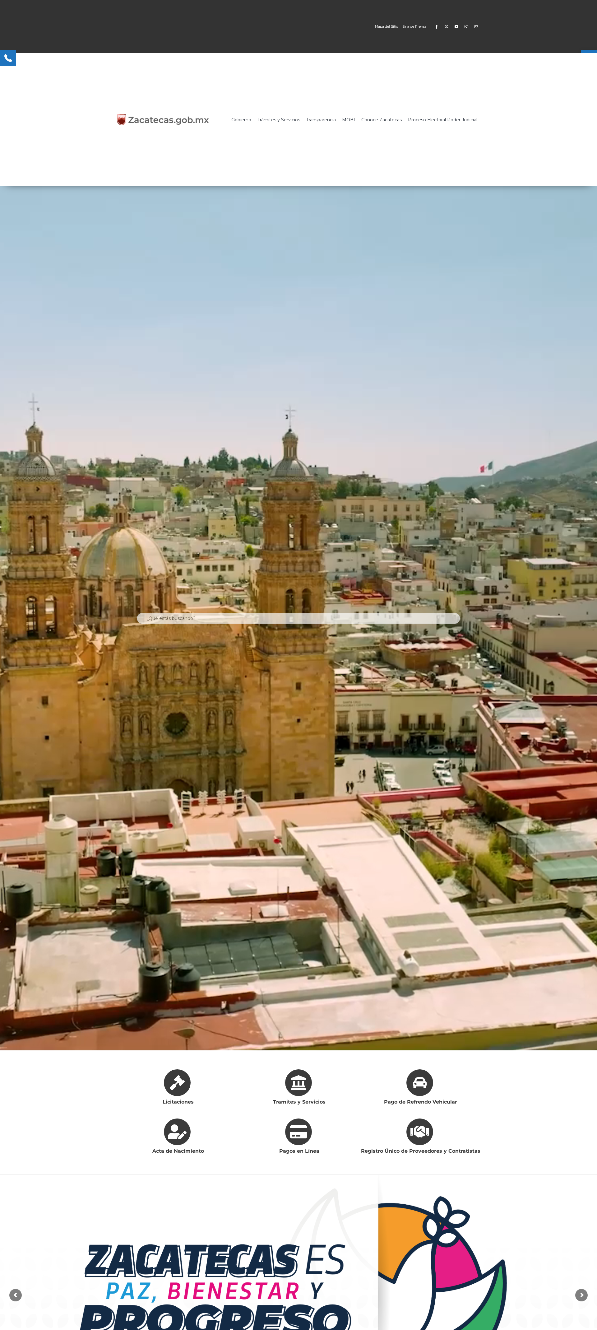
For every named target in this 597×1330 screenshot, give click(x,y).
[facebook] (436, 27)
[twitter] (446, 27)
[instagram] (466, 27)
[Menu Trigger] (8, 58)
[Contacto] (476, 27)
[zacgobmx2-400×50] (163, 116)
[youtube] (456, 27)
